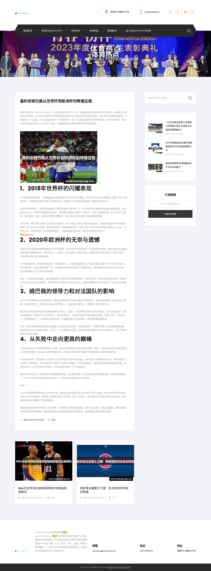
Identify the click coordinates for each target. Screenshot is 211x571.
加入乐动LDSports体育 (138, 30)
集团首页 (27, 30)
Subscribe (170, 214)
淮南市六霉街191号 (119, 11)
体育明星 (94, 30)
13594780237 (152, 12)
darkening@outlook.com (104, 550)
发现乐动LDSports (52, 30)
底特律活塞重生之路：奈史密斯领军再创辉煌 (104, 490)
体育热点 (75, 30)
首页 (75, 59)
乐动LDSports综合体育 (119, 567)
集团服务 (112, 30)
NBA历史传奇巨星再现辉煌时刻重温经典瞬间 (42, 490)
